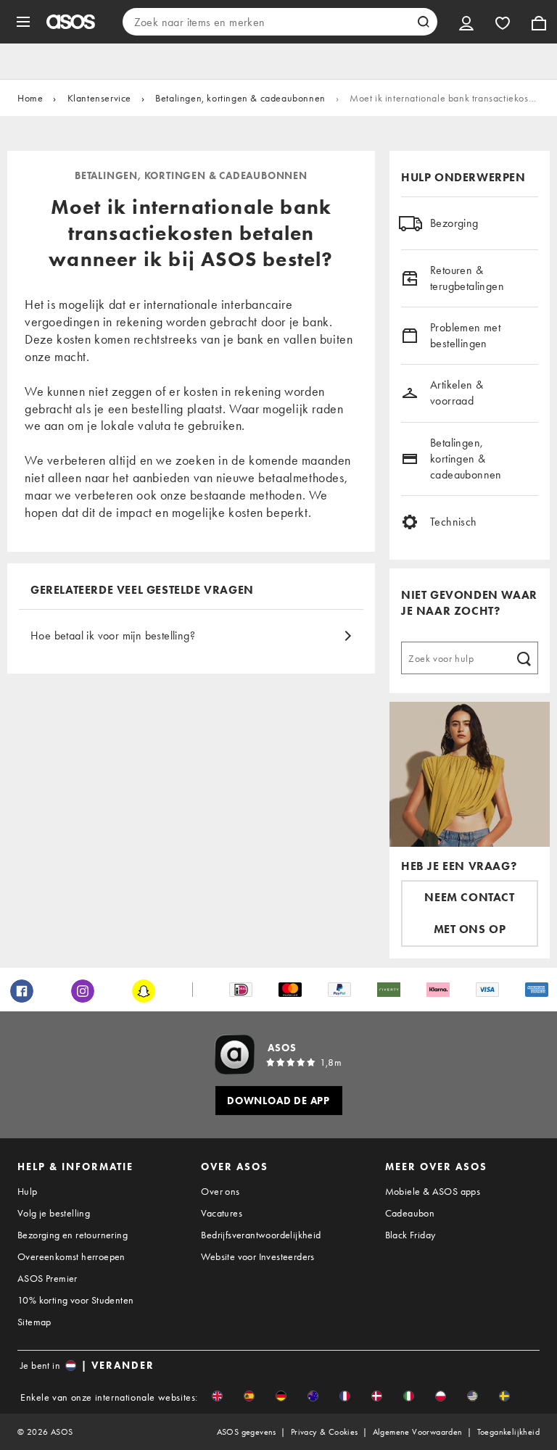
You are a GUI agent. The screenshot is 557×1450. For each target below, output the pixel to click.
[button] (217, 1396)
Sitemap (34, 1321)
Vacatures (221, 1212)
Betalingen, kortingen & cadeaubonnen (240, 97)
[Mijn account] (466, 22)
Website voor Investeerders (257, 1256)
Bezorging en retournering (72, 1234)
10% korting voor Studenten (75, 1299)
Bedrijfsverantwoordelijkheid (261, 1234)
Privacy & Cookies (324, 1432)
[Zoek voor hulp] (523, 657)
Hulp (27, 1191)
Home (30, 97)
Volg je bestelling (53, 1212)
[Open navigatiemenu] (23, 22)
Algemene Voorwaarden (418, 1432)
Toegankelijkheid (508, 1432)
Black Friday (410, 1234)
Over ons (220, 1191)
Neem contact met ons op (469, 913)
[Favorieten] (502, 22)
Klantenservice (99, 97)
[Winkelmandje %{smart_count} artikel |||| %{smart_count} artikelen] (539, 22)
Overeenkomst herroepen (71, 1256)
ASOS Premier (47, 1278)
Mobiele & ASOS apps (433, 1191)
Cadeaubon (410, 1212)
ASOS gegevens (246, 1432)
